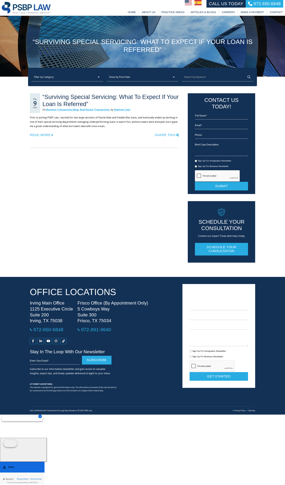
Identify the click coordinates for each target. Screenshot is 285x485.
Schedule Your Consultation (221, 249)
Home (132, 12)
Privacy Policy (239, 410)
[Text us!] (23, 450)
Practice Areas (173, 12)
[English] (188, 2)
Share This (165, 135)
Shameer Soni (122, 109)
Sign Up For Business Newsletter (213, 166)
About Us (148, 12)
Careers (228, 12)
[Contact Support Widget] (22, 473)
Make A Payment (252, 12)
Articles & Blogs (203, 12)
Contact (276, 12)
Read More (40, 135)
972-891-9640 (96, 329)
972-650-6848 (48, 329)
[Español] (198, 2)
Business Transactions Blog (62, 109)
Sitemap (251, 410)
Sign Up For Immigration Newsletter (214, 161)
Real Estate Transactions (95, 109)
